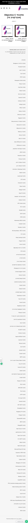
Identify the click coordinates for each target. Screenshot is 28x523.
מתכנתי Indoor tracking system (18, 486)
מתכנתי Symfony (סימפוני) (19, 281)
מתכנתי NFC (22, 490)
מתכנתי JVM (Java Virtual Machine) (17, 500)
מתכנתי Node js (22, 111)
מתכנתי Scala (22, 377)
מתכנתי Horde (22, 285)
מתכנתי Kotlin (22, 370)
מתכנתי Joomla (22, 401)
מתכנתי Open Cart (21, 435)
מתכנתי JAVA (22, 152)
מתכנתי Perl (22, 391)
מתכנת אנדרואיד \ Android (20, 196)
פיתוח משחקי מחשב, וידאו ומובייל (18, 316)
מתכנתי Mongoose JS (20, 462)
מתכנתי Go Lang (21, 398)
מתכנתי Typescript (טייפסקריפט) (18, 374)
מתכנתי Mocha (22, 343)
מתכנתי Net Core (21, 94)
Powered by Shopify (10, 518)
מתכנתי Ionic (22, 322)
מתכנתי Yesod (22, 302)
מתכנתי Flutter (22, 90)
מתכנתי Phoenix (22, 312)
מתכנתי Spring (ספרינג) (20, 278)
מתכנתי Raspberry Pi (20, 411)
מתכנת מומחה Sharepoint (20, 80)
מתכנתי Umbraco (21, 100)
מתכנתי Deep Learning (20, 237)
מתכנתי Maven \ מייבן (20, 165)
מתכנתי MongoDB (21, 425)
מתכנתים (23, 59)
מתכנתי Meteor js (21, 131)
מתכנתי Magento (21, 118)
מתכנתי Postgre (22, 415)
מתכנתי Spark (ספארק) (20, 292)
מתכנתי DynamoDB (21, 418)
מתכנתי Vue (22, 73)
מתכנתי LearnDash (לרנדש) (19, 319)
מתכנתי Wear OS (21, 469)
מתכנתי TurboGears (21, 295)
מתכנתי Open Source (20, 428)
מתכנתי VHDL (22, 107)
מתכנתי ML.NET (21, 329)
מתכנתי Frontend (21, 66)
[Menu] (1, 8)
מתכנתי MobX (22, 172)
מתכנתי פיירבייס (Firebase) (19, 268)
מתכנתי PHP (22, 77)
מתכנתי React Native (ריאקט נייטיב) (17, 360)
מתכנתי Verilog (22, 104)
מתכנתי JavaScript (21, 176)
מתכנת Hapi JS (22, 193)
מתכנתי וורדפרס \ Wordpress (19, 63)
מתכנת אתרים (22, 258)
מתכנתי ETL (22, 206)
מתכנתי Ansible (22, 223)
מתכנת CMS (22, 217)
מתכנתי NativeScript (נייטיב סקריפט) (17, 326)
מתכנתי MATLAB (21, 387)
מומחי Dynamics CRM (20, 452)
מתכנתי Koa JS (22, 363)
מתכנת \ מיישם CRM (21, 145)
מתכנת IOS (23, 251)
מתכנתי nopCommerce (20, 432)
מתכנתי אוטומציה (21, 507)
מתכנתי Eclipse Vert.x (20, 497)
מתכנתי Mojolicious (21, 305)
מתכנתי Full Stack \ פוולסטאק (19, 148)
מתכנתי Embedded (21, 408)
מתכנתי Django (22, 189)
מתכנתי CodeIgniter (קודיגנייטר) (18, 309)
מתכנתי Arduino (22, 199)
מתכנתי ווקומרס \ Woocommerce (18, 121)
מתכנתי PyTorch (21, 333)
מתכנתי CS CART (21, 438)
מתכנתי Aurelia (22, 350)
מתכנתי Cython (22, 459)
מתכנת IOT (23, 179)
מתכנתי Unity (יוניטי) (21, 261)
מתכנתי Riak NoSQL (21, 456)
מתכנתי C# (23, 234)
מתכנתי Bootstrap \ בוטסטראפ (19, 169)
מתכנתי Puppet (22, 240)
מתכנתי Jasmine (21, 339)
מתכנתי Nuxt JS (22, 298)
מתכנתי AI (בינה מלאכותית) (19, 503)
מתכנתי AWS (22, 421)
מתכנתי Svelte (22, 353)
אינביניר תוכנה (16, 518)
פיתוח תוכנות (22, 493)
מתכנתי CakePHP (21, 479)
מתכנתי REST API (21, 445)
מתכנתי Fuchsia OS (21, 473)
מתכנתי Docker (22, 275)
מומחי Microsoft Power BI (20, 449)
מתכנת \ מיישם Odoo (21, 124)
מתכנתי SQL (22, 384)
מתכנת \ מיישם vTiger (20, 128)
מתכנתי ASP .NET (21, 404)
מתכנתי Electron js (21, 114)
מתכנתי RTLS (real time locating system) (16, 483)
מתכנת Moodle (22, 210)
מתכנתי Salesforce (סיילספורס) (18, 264)
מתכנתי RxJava (22, 159)
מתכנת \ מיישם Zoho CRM (19, 141)
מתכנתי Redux (22, 83)
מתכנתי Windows (21, 476)
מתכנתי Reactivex (21, 155)
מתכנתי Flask (22, 186)
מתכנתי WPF (22, 357)
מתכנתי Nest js (22, 135)
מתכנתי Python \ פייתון (20, 162)
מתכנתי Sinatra (22, 288)
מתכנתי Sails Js (22, 138)
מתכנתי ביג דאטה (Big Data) (19, 247)
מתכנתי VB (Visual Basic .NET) (18, 230)
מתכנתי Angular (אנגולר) (20, 271)
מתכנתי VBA (22, 510)
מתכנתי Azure (22, 244)
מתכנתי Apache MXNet (20, 336)
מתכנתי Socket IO (21, 367)
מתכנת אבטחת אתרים (20, 254)
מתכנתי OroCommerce (20, 466)
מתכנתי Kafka (22, 442)
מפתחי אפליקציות (21, 87)
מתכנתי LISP (22, 394)
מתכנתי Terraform (21, 227)
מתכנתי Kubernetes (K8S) (19, 220)
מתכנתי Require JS (21, 380)
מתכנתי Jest (22, 346)
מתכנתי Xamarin (21, 97)
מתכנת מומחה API (21, 203)
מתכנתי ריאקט (22, 70)
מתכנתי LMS (22, 213)
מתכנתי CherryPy (21, 182)
